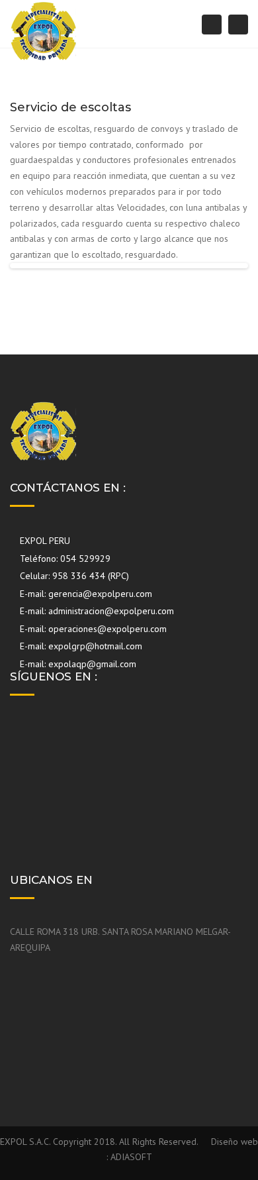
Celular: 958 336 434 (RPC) (73, 576)
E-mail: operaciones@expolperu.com (92, 629)
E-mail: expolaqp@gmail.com (76, 664)
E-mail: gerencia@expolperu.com (84, 594)
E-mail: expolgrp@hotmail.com (79, 646)
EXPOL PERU (43, 541)
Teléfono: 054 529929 (63, 558)
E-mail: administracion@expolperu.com (95, 611)
